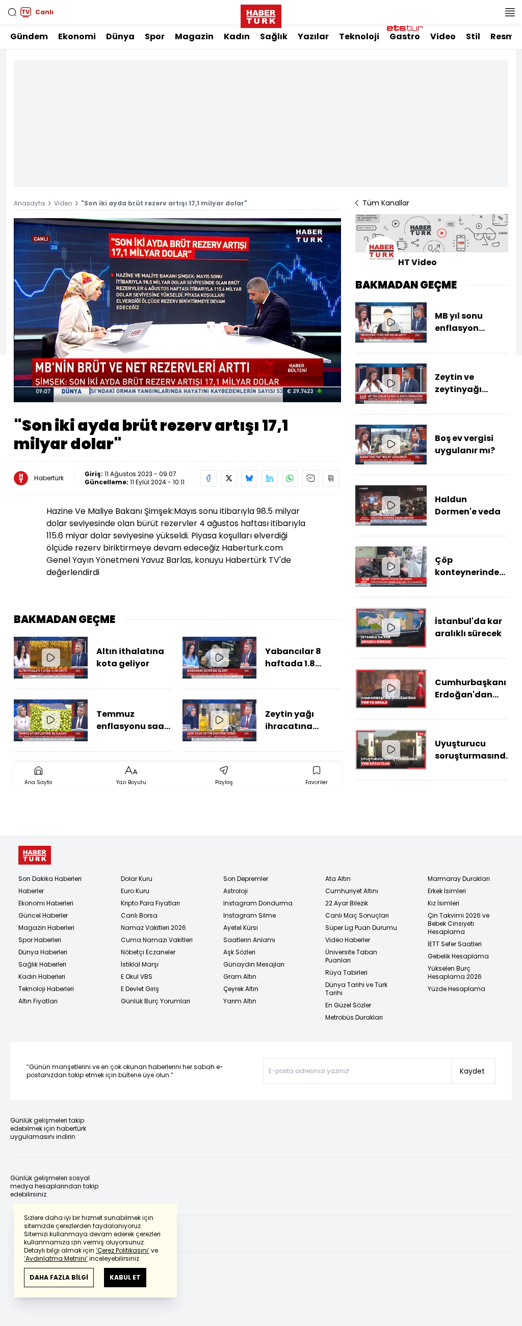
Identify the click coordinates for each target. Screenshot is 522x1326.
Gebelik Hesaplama (458, 956)
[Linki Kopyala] (331, 478)
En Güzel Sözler (348, 1005)
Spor (155, 36)
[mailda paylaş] (310, 478)
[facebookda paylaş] (208, 478)
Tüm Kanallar (385, 203)
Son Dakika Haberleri (50, 878)
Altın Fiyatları (38, 1001)
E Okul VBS (136, 976)
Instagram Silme (249, 915)
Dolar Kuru (136, 878)
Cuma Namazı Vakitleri (157, 939)
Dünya (120, 36)
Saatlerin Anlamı (249, 939)
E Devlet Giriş (140, 988)
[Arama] (12, 12)
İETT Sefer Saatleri (455, 944)
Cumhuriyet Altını (351, 891)
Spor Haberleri (39, 939)
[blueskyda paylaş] (249, 478)
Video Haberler (347, 939)
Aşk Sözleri (239, 952)
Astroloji (235, 891)
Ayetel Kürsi (240, 927)
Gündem (29, 36)
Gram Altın (239, 976)
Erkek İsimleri (447, 891)
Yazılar (313, 36)
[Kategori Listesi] (510, 12)
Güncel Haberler (43, 915)
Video (443, 36)
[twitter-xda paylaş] (229, 478)
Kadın (237, 36)
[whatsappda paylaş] (290, 478)
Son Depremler (245, 878)
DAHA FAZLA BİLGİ (59, 1277)
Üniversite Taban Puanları (351, 956)
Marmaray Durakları (459, 878)
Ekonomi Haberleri (45, 903)
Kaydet (472, 1071)
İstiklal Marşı (140, 964)
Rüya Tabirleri (346, 972)
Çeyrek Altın (240, 988)
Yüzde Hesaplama (456, 988)
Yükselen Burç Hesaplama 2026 (455, 972)
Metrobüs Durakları (354, 1017)
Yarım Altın (239, 1001)
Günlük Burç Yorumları (155, 1001)
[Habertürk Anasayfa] (261, 14)
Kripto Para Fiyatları (150, 903)
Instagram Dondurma (258, 903)
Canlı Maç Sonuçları (357, 915)
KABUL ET (125, 1277)
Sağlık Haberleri (42, 964)
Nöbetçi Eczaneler (148, 952)
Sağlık (274, 36)
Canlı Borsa (139, 915)
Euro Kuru (135, 891)
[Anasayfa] (34, 855)
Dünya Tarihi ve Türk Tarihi (356, 988)
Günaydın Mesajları (253, 964)
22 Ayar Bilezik (346, 903)
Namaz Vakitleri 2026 (153, 927)
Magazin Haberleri (46, 927)
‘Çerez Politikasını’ (122, 1250)
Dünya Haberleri (42, 952)
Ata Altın (338, 878)
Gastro (404, 36)
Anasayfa (29, 203)
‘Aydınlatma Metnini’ (56, 1258)
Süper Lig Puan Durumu (361, 927)
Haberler (31, 891)
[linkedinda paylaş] (270, 478)
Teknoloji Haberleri (46, 988)
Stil (473, 36)
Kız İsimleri (443, 903)
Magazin (194, 36)
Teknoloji (359, 36)
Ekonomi (77, 36)
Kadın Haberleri (41, 976)
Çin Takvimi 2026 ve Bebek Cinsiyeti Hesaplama (458, 923)
